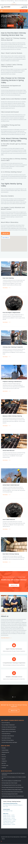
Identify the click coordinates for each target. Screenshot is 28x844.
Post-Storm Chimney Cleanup (8, 740)
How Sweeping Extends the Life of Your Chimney (11, 785)
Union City (4, 756)
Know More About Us (5, 637)
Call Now (3, 25)
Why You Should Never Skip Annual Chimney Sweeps (12, 791)
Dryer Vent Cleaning (6, 722)
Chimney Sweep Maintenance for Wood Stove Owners (12, 787)
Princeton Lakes (5, 765)
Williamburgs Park (5, 752)
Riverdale (3, 748)
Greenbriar (4, 767)
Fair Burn (3, 754)
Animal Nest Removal (6, 733)
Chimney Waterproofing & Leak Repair (9, 742)
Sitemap (3, 838)
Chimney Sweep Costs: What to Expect (9, 783)
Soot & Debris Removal (6, 738)
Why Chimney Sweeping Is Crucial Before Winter (11, 780)
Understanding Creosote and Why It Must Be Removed (13, 796)
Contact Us (13, 4)
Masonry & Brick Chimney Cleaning (9, 731)
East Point (4, 763)
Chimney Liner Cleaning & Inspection (9, 727)
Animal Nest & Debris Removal (8, 735)
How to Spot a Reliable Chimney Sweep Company (11, 789)
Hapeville (3, 758)
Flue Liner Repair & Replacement (8, 724)
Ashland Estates (5, 750)
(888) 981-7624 (24, 7)
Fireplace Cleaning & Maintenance (8, 729)
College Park (4, 761)
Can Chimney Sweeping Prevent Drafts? (10, 793)
